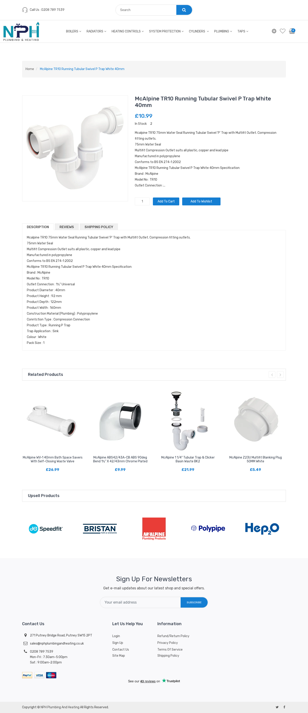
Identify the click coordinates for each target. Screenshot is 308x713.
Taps (241, 31)
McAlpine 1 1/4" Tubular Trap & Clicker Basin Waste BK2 (188, 459)
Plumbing (221, 31)
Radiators (95, 31)
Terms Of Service (170, 650)
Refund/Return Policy (173, 636)
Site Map (118, 656)
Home (29, 69)
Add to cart (166, 201)
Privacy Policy (167, 643)
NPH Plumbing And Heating (60, 707)
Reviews (67, 227)
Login (116, 636)
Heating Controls (126, 31)
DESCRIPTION (38, 227)
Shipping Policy (99, 227)
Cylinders (197, 31)
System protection (165, 31)
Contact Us (120, 650)
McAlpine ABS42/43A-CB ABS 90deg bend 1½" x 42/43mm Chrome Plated (120, 459)
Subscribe (194, 602)
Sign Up (117, 643)
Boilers (72, 31)
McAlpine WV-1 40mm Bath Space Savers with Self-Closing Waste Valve (53, 459)
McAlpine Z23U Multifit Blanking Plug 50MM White (255, 459)
